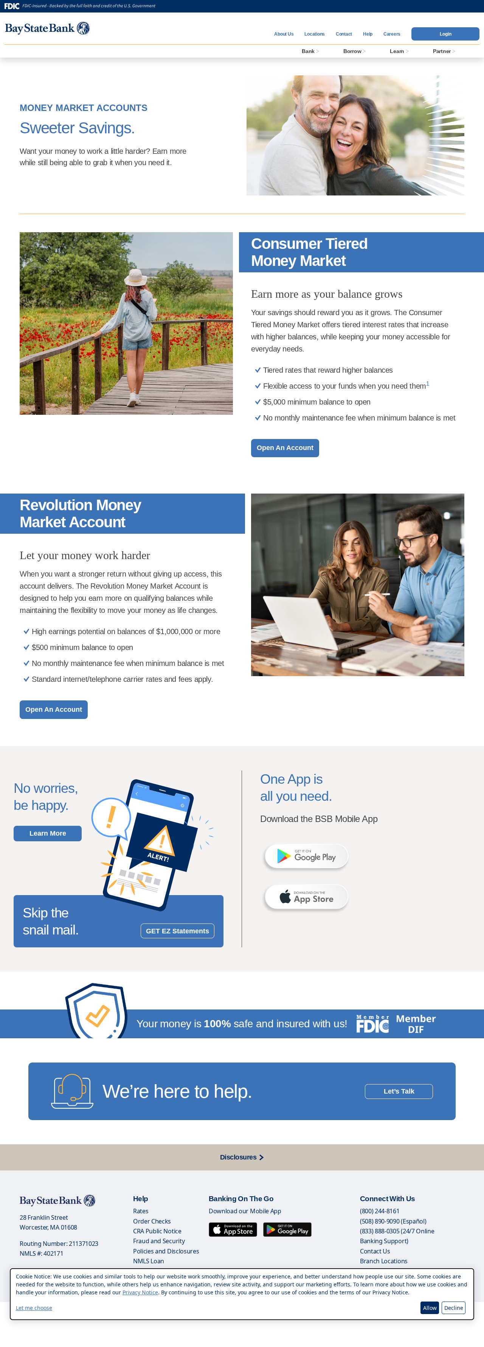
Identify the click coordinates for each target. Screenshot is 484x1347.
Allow (430, 1307)
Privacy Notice (140, 1292)
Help (367, 34)
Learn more (47, 833)
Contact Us (375, 1251)
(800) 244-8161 (380, 1211)
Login (445, 34)
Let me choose (34, 1307)
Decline (453, 1307)
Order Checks (152, 1221)
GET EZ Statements (177, 931)
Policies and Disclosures (166, 1251)
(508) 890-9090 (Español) (393, 1221)
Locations (314, 34)
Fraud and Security (159, 1241)
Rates (140, 1211)
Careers (391, 34)
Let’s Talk (399, 1091)
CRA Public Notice (157, 1231)
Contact (344, 34)
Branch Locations (384, 1261)
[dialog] (242, 1294)
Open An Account (285, 448)
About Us (283, 34)
